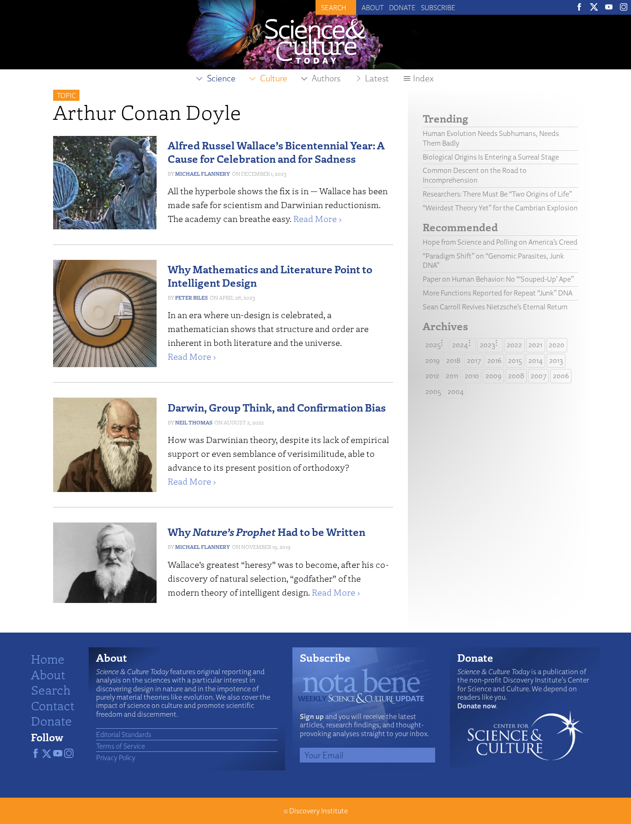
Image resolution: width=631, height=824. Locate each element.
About (373, 7)
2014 (535, 360)
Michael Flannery (202, 173)
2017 (474, 360)
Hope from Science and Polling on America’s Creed (500, 242)
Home (48, 658)
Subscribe (438, 7)
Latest (377, 78)
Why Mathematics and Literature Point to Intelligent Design (270, 275)
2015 (515, 360)
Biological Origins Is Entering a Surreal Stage (491, 157)
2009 (493, 375)
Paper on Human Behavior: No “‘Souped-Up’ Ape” (498, 279)
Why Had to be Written (266, 531)
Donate (402, 7)
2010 (472, 375)
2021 (535, 344)
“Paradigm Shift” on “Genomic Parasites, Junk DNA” (493, 261)
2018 (453, 360)
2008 (516, 375)
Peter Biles (191, 297)
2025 (433, 344)
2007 (538, 375)
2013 (556, 360)
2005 (433, 391)
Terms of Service (120, 746)
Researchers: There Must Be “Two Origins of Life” (497, 194)
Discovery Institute (318, 810)
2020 (556, 344)
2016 (494, 360)
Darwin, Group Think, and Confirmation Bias (277, 407)
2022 (514, 344)
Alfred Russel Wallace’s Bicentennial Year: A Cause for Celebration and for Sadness (276, 151)
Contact (52, 705)
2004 (456, 391)
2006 (561, 375)
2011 (452, 375)
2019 (432, 360)
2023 (487, 344)
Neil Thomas (193, 422)
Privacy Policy (115, 757)
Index (423, 78)
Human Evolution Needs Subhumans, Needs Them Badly (491, 138)
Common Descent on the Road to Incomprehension (475, 175)
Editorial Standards (124, 734)
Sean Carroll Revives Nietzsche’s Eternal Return (495, 306)
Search (51, 689)
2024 (460, 344)
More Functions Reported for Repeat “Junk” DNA (497, 293)
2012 (432, 375)
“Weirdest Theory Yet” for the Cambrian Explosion (500, 207)
